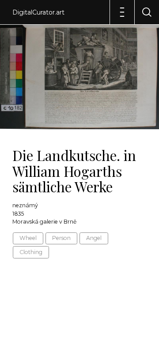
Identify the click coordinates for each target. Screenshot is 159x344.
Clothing (30, 252)
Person (61, 238)
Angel (94, 238)
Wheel (28, 238)
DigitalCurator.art (38, 12)
